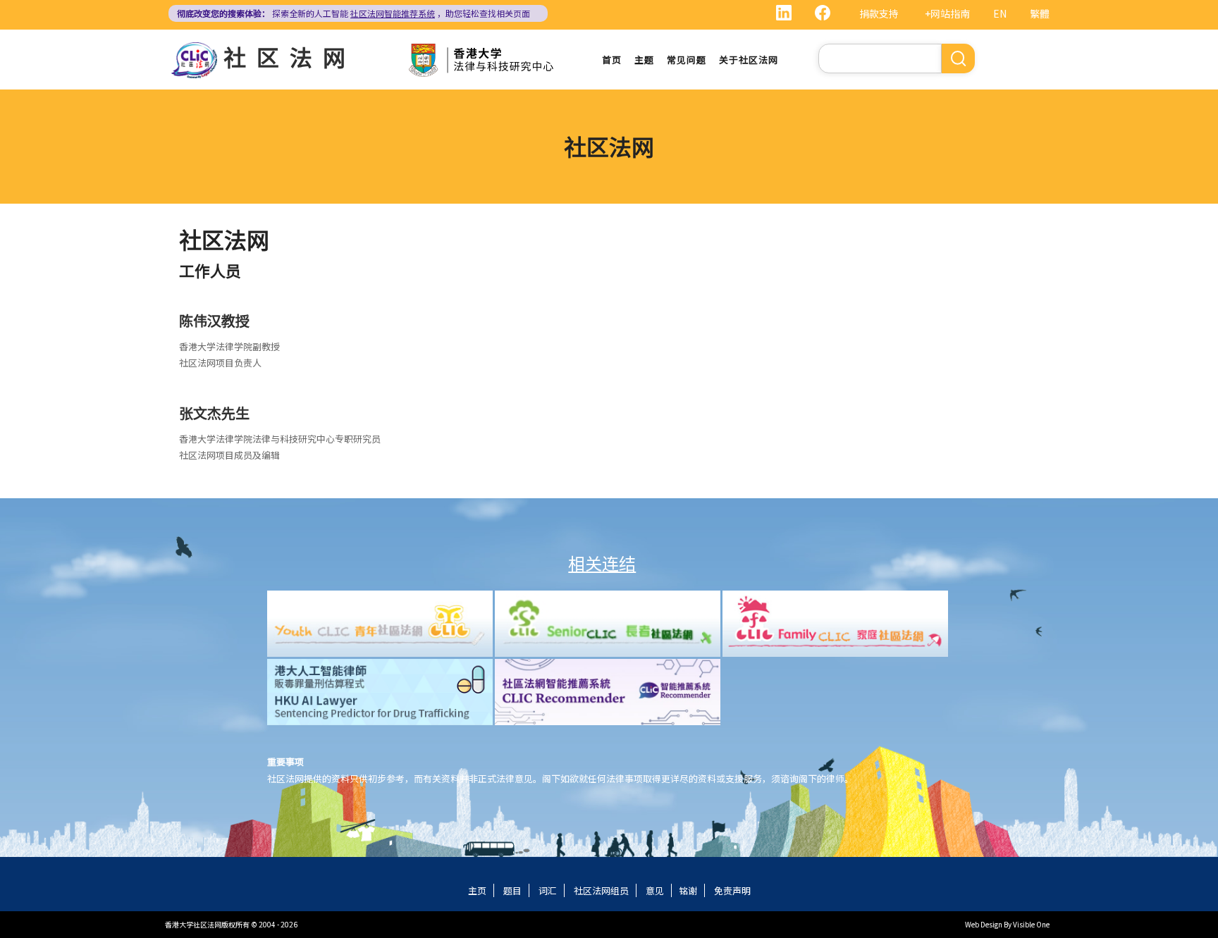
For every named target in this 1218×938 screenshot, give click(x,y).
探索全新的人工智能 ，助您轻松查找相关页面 (353, 13)
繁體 (1040, 13)
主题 (644, 59)
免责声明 (732, 890)
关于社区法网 (748, 59)
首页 (612, 59)
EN (1000, 13)
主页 (477, 890)
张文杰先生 (214, 412)
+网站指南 (947, 13)
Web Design (983, 924)
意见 (655, 890)
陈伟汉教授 (214, 320)
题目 (512, 890)
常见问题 (686, 59)
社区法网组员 (601, 890)
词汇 (548, 890)
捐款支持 (879, 13)
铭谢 (688, 890)
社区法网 (289, 56)
